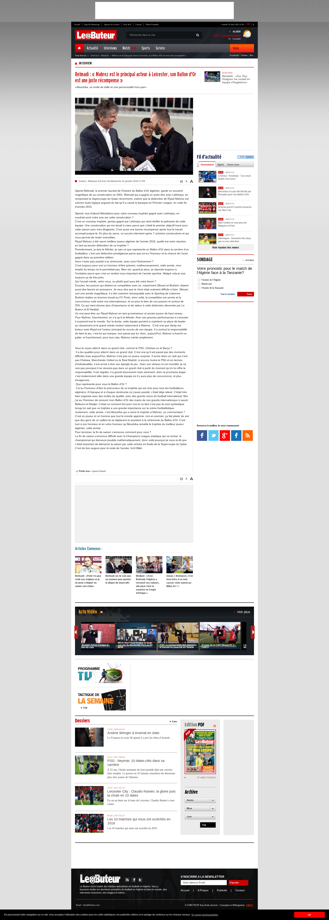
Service (160, 48)
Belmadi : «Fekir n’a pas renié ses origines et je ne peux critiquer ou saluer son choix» (88, 581)
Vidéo (236, 48)
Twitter (244, 55)
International (207, 164)
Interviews (110, 48)
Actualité (92, 48)
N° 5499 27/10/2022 (206, 777)
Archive (249, 260)
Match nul (206, 284)
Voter (249, 294)
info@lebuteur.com (91, 905)
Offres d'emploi (152, 24)
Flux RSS (127, 24)
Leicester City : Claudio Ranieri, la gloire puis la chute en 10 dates (141, 793)
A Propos (203, 890)
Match (129, 48)
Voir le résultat (227, 294)
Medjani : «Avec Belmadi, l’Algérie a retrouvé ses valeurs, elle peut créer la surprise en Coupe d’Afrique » (147, 584)
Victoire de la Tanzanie (212, 288)
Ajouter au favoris (111, 24)
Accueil (77, 24)
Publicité (222, 890)
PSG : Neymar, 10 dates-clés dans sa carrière (135, 763)
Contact (138, 24)
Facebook (234, 55)
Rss (251, 55)
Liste (174, 721)
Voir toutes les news (225, 247)
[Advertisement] (164, 10)
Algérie (220, 164)
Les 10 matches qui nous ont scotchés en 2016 (138, 821)
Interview (95, 55)
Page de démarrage (92, 24)
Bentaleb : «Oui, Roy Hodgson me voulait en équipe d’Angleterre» (236, 79)
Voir (85, 707)
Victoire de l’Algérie (211, 280)
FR (248, 24)
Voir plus (243, 612)
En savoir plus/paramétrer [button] (205, 915)
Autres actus (233, 164)
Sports (146, 48)
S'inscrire (234, 882)
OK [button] (309, 915)
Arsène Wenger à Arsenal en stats (133, 733)
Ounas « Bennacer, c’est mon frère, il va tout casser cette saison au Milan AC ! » (179, 581)
